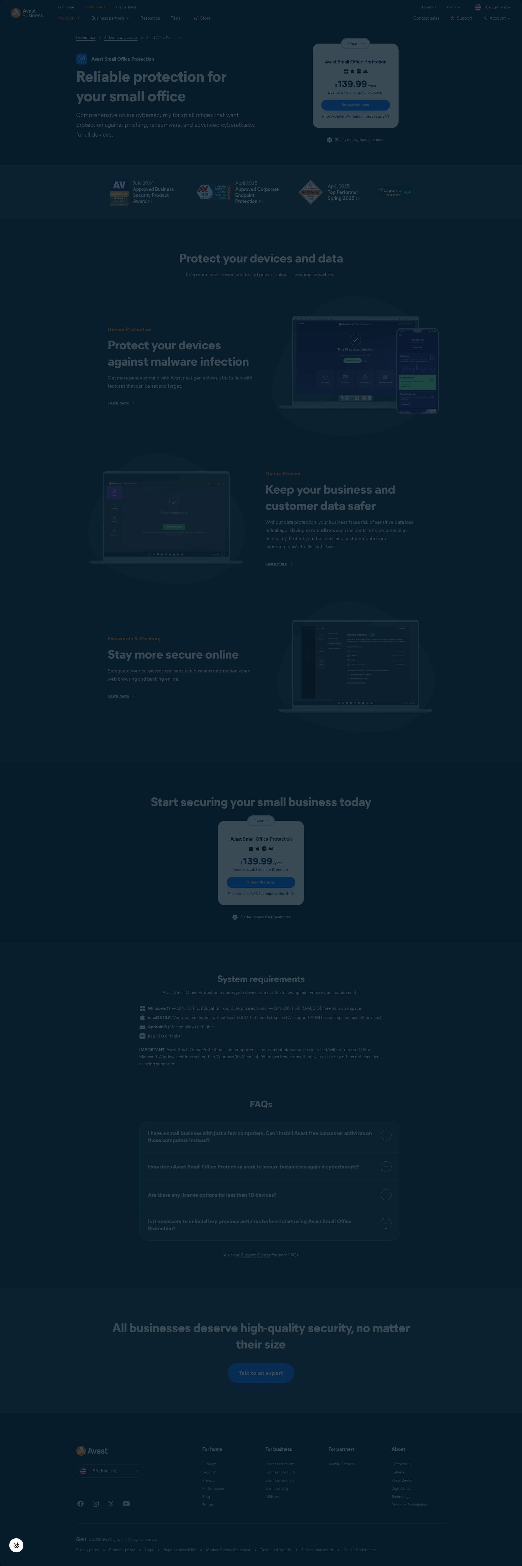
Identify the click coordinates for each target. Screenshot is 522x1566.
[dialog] (261, 783)
